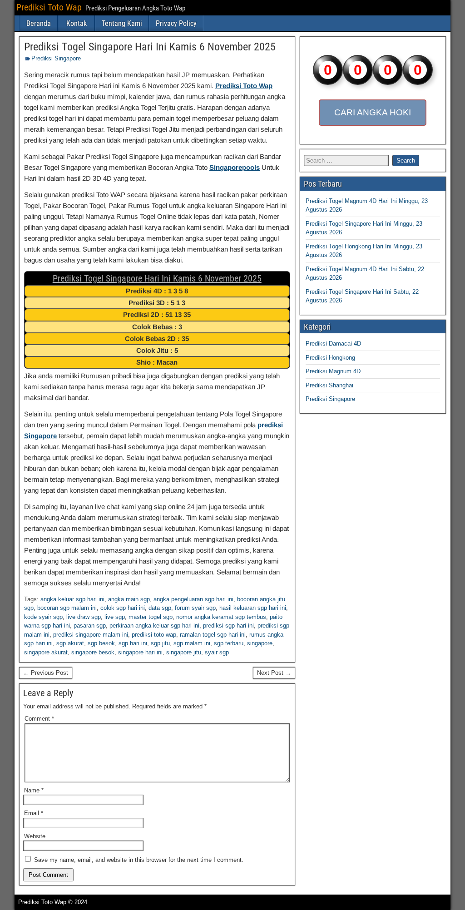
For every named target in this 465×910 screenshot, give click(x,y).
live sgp (114, 616)
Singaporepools (234, 167)
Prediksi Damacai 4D (333, 343)
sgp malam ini (191, 643)
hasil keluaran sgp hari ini (252, 607)
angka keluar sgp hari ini (72, 599)
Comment (39, 718)
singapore (259, 643)
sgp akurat (70, 643)
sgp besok (101, 643)
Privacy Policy (176, 23)
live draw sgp (83, 616)
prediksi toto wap (154, 634)
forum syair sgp (195, 607)
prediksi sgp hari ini (228, 625)
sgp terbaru (228, 643)
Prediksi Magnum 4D (333, 371)
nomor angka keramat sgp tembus (221, 616)
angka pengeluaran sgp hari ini (193, 599)
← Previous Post (45, 672)
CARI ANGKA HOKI (372, 112)
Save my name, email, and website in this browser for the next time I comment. (138, 859)
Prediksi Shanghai (329, 385)
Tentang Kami (122, 23)
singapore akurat (46, 652)
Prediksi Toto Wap (49, 7)
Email (33, 813)
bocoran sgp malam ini (67, 607)
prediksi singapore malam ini (90, 634)
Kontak (76, 23)
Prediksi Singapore (56, 58)
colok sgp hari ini (122, 607)
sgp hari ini (133, 643)
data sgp (159, 607)
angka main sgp (129, 599)
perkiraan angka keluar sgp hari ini (154, 625)
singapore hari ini (140, 652)
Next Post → (274, 672)
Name (34, 790)
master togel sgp (151, 616)
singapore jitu (183, 652)
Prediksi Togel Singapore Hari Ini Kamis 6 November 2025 (150, 46)
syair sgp (217, 652)
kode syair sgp (43, 616)
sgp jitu (160, 643)
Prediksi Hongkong (330, 357)
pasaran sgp (90, 625)
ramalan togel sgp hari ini (213, 634)
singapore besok (92, 652)
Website (34, 836)
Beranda (38, 23)
